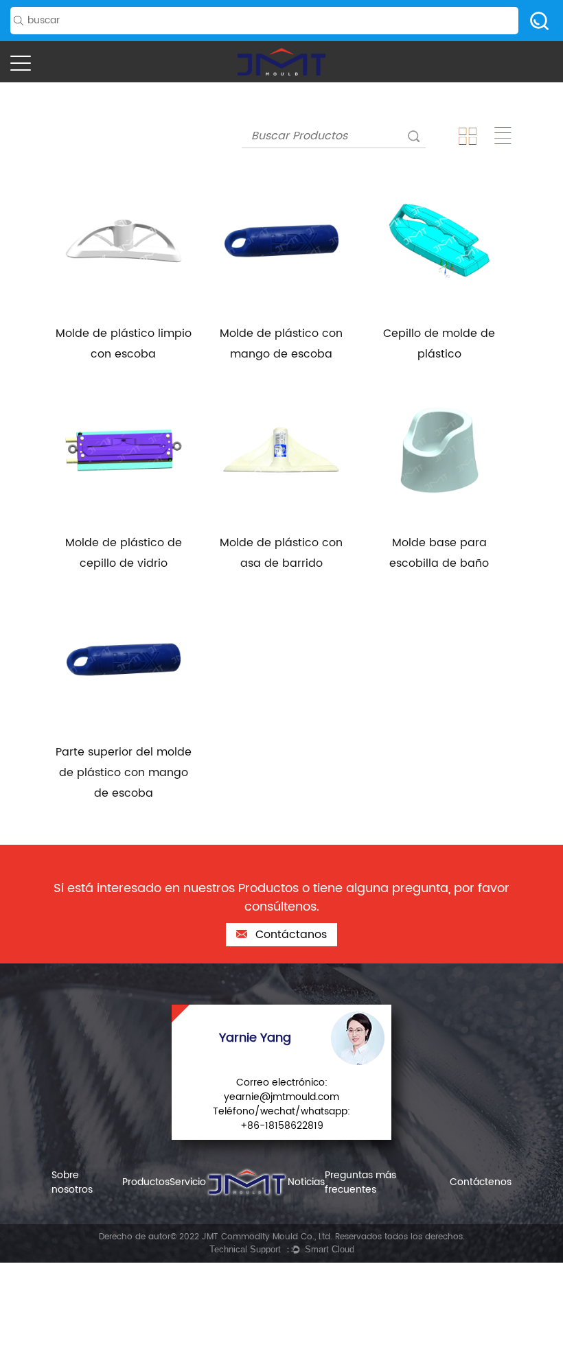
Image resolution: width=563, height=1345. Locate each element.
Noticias (306, 1182)
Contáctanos (289, 935)
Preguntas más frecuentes (360, 1182)
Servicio (188, 1182)
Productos (146, 1182)
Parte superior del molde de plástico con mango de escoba (124, 772)
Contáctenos (481, 1182)
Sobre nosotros (72, 1182)
